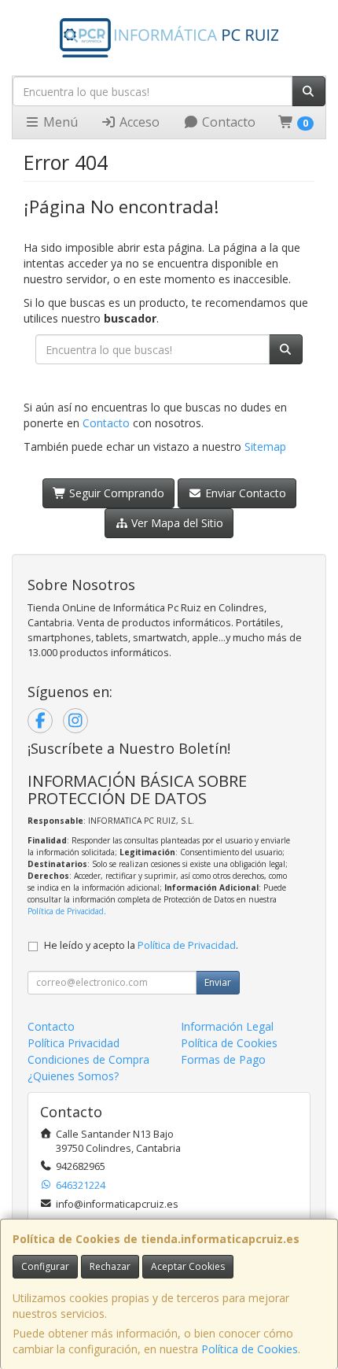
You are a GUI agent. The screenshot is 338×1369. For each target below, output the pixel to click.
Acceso (138, 122)
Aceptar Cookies (188, 1266)
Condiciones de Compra (88, 1059)
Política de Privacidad (66, 911)
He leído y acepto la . (141, 945)
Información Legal (227, 1026)
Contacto (227, 122)
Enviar (217, 982)
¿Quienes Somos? (73, 1075)
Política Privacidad (73, 1042)
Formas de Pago (223, 1059)
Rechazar (110, 1266)
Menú (59, 122)
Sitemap (265, 446)
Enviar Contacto (244, 492)
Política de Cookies (249, 1348)
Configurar (45, 1266)
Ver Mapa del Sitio (175, 522)
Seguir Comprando (115, 492)
